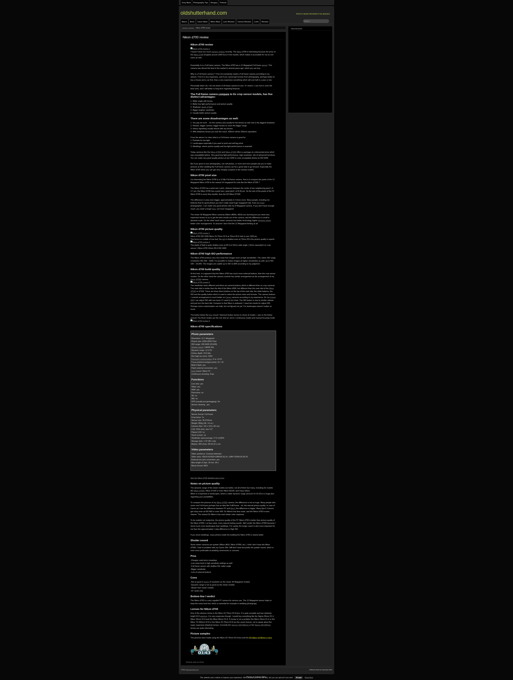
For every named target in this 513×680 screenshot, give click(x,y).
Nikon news (215, 22)
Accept (299, 678)
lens (214, 209)
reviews (221, 52)
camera (214, 52)
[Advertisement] (300, 71)
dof (223, 239)
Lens (193, 371)
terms (206, 582)
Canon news (202, 22)
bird (262, 203)
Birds (192, 22)
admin (195, 662)
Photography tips (200, 3)
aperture (203, 616)
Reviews (265, 22)
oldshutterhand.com (203, 13)
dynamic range (264, 220)
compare (223, 94)
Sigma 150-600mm (263, 625)
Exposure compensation (201, 359)
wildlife (235, 526)
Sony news (186, 3)
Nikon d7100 (231, 152)
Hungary (214, 3)
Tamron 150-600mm (240, 625)
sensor (264, 65)
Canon (228, 297)
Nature (184, 22)
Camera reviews (244, 22)
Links (256, 22)
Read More (309, 678)
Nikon (239, 52)
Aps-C (233, 508)
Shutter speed (197, 347)
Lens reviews (229, 22)
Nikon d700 (198, 55)
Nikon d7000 (216, 152)
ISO (228, 158)
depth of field (206, 107)
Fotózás (223, 3)
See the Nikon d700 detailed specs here (207, 478)
